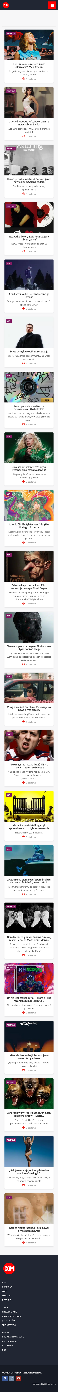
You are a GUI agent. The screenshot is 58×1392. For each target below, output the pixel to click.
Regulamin (7, 1345)
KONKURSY (7, 1287)
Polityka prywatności (13, 1337)
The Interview (9, 1325)
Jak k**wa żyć (8, 1320)
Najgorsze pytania (11, 1316)
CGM (8, 263)
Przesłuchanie (9, 1312)
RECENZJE (11, 33)
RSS (4, 1350)
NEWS (9, 734)
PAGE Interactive (48, 1384)
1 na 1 (5, 1307)
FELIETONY (7, 1296)
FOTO (4, 1291)
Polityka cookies (10, 1341)
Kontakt (6, 1332)
